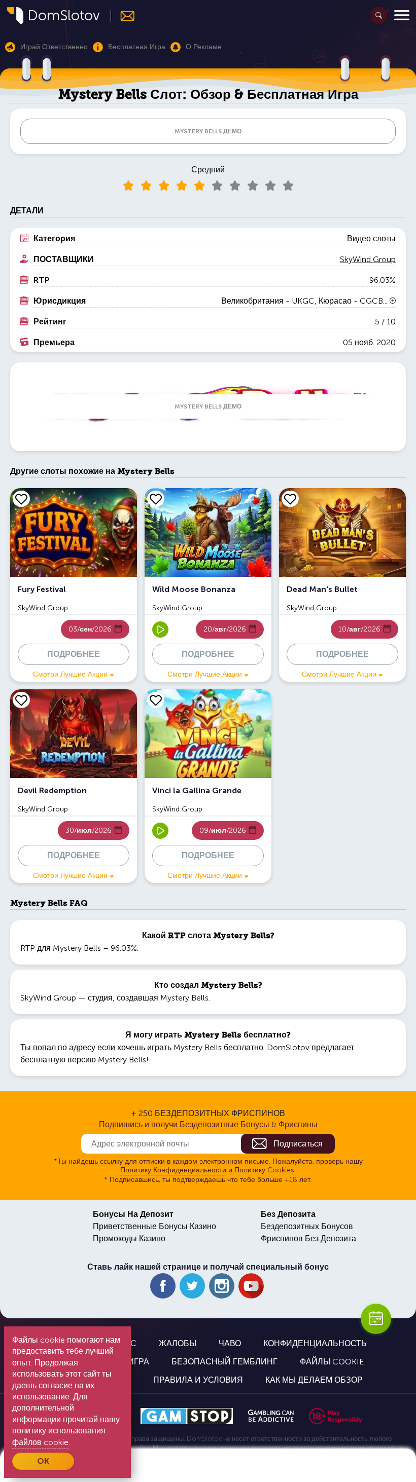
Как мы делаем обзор (314, 1380)
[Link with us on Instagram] (221, 1286)
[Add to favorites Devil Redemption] (21, 700)
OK (43, 1461)
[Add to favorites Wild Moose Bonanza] (155, 499)
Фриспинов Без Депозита (308, 1238)
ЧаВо (230, 1343)
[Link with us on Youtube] (251, 1286)
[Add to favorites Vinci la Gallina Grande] (155, 700)
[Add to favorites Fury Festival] (21, 499)
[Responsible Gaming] (335, 1416)
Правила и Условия (198, 1380)
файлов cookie (40, 1442)
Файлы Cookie (332, 1361)
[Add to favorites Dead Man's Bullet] (290, 499)
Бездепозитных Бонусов (307, 1226)
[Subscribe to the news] (123, 16)
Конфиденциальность (315, 1343)
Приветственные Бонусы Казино (154, 1226)
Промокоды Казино (129, 1238)
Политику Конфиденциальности (173, 1170)
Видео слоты (371, 238)
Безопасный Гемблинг (224, 1361)
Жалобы (177, 1343)
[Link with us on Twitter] (192, 1286)
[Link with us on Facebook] (163, 1286)
